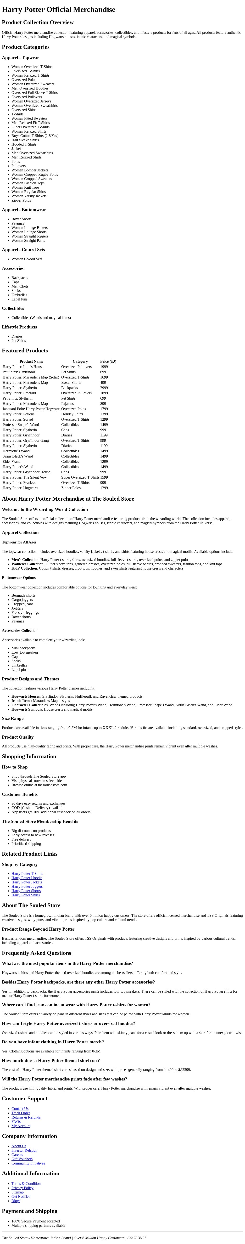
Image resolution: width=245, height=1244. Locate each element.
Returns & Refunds (26, 1117)
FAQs (16, 1122)
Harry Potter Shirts (25, 895)
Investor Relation (24, 1150)
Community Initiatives (28, 1163)
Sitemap (17, 1192)
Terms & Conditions (26, 1184)
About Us (18, 1146)
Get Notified (20, 1196)
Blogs (15, 1201)
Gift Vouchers (22, 1159)
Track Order (20, 1113)
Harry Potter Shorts (26, 891)
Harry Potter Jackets (26, 882)
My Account (20, 1126)
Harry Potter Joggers (27, 886)
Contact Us (19, 1109)
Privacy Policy (22, 1188)
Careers (17, 1155)
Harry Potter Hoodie (26, 878)
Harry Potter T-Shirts (27, 873)
